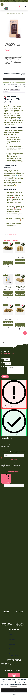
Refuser (14, 694)
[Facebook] (10, 675)
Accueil (4, 15)
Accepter (14, 690)
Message (4, 366)
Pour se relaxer (9, 15)
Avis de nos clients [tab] (14, 89)
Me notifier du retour (8, 264)
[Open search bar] (5, 2)
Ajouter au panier (14, 82)
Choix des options (8, 261)
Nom (2, 358)
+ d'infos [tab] (5, 91)
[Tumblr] (18, 675)
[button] (25, 6)
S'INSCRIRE (6, 482)
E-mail (3, 362)
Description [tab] (6, 89)
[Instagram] (14, 675)
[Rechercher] (6, 8)
